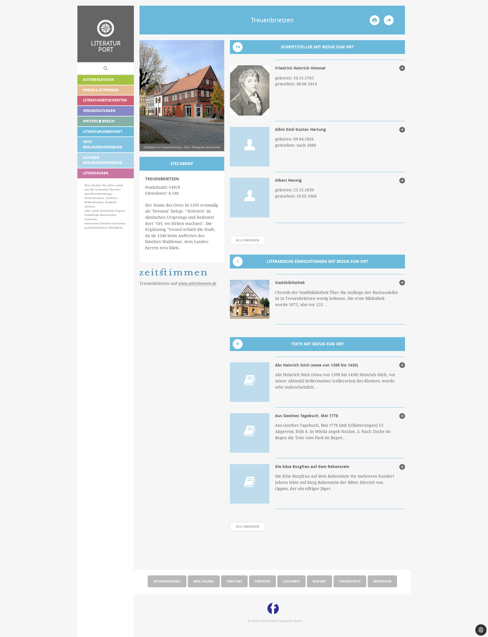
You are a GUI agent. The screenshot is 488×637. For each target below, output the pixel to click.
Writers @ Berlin (98, 121)
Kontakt (319, 581)
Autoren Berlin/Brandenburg (102, 160)
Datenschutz (350, 581)
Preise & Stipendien (100, 90)
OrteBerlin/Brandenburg (102, 144)
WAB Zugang (203, 581)
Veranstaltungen (99, 110)
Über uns (234, 581)
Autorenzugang (167, 581)
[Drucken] (375, 20)
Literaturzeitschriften (105, 100)
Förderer (262, 581)
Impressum (382, 581)
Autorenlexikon (98, 79)
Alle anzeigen (247, 240)
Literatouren (95, 173)
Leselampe (291, 581)
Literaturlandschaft (103, 131)
